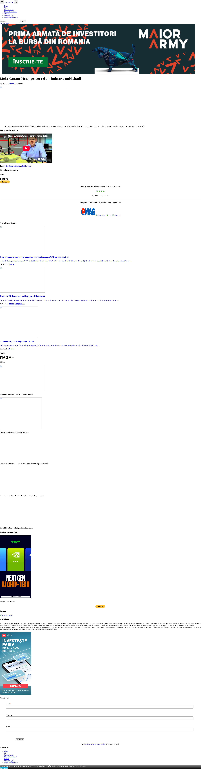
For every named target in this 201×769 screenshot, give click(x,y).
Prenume (9, 715)
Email (8, 704)
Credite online (9, 10)
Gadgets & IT (19, 304)
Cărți (5, 8)
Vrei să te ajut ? (9, 15)
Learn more (4, 768)
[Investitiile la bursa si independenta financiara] (22, 524)
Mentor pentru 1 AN (11, 17)
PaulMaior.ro (9, 2)
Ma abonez (20, 739)
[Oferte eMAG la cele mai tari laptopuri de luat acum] (22, 292)
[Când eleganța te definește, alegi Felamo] (19, 337)
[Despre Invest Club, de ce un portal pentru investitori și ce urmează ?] (22, 459)
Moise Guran (8, 166)
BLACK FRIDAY (10, 12)
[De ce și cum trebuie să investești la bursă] (21, 428)
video (29, 166)
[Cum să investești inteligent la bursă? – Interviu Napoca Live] (22, 492)
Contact (6, 13)
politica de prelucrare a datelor (95, 744)
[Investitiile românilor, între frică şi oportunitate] (22, 390)
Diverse (11, 84)
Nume (8, 726)
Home (6, 6)
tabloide (23, 166)
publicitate (17, 166)
